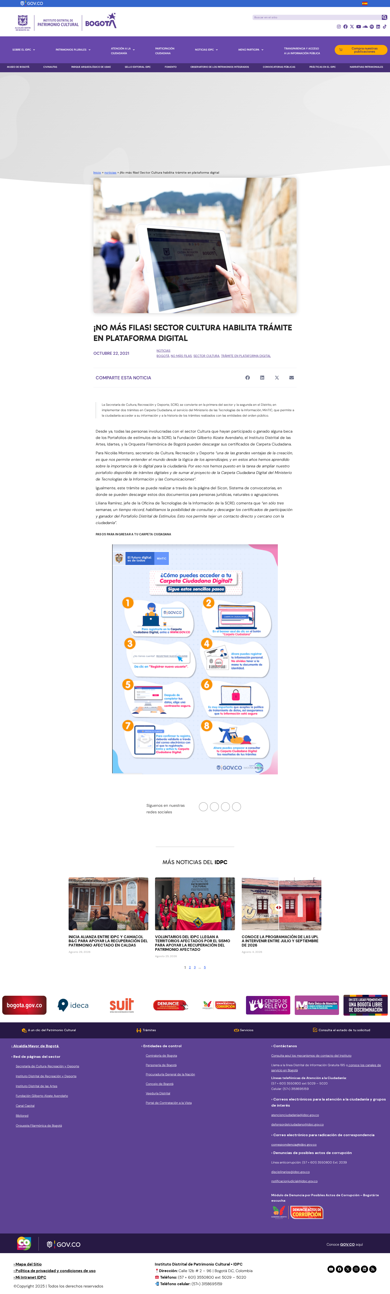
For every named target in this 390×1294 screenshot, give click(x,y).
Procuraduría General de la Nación (170, 1074)
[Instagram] (339, 26)
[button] (247, 378)
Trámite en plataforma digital (246, 356)
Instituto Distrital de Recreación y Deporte (46, 1076)
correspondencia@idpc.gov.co (294, 1144)
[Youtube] (358, 26)
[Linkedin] (378, 26)
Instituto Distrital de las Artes (36, 1086)
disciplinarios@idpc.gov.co (290, 1172)
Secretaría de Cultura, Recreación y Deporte (47, 1066)
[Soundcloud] (365, 26)
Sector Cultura (206, 356)
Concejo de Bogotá (159, 1084)
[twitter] (214, 806)
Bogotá (163, 356)
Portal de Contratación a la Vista (169, 1103)
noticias (110, 172)
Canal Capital (25, 1106)
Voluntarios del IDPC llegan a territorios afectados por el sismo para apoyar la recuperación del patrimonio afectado (192, 943)
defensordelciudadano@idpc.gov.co (297, 1124)
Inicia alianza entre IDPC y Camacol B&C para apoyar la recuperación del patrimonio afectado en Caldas (108, 941)
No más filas (181, 356)
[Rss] (372, 1269)
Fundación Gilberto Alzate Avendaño (42, 1096)
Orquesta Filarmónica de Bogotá (39, 1126)
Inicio (97, 172)
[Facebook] (345, 26)
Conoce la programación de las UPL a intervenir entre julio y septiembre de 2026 (280, 941)
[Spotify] (371, 26)
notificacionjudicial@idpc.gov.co (294, 1181)
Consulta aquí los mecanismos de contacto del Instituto (311, 1056)
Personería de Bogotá (161, 1065)
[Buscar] (384, 17)
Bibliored (22, 1116)
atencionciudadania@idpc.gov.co (295, 1115)
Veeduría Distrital (158, 1093)
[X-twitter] (352, 26)
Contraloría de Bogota (161, 1056)
